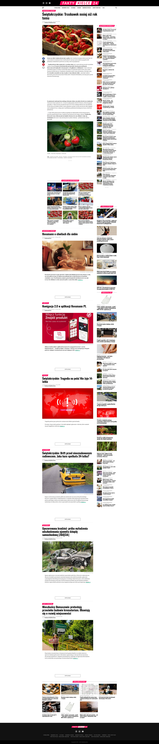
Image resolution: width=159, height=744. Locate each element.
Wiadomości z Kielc (65, 7)
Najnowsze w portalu (87, 7)
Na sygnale (73, 7)
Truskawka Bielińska (52, 157)
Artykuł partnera (48, 238)
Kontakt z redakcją (88, 735)
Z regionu (79, 7)
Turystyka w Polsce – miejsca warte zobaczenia (59, 736)
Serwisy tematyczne (96, 7)
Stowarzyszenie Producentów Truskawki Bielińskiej (79, 156)
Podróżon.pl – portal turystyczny (109, 735)
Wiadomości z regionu (69, 735)
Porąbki (65, 156)
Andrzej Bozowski (54, 156)
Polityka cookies (97, 735)
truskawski (60, 157)
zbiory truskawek (68, 157)
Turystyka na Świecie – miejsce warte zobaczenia (100, 736)
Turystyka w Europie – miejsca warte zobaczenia (79, 736)
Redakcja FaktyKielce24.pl (50, 22)
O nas (103, 7)
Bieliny (60, 156)
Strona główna (57, 7)
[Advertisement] (70, 88)
